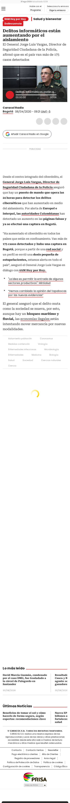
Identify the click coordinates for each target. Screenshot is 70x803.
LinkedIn (55, 121)
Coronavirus (46, 338)
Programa (35, 10)
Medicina (36, 354)
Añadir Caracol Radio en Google (30, 134)
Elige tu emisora (57, 10)
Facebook (39, 121)
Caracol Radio (17, 9)
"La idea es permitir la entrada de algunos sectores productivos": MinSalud (35, 281)
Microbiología (51, 349)
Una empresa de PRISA (35, 777)
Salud (11, 360)
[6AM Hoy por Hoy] (46, 270)
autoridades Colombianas (40, 213)
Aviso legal (49, 758)
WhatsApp (63, 121)
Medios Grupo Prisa (35, 785)
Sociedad (28, 360)
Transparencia (42, 766)
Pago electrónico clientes (25, 754)
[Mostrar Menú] (3, 8)
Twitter (47, 121)
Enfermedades (15, 354)
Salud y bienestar (47, 19)
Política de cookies (53, 762)
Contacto (17, 750)
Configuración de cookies (16, 766)
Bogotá (8, 111)
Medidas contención (19, 344)
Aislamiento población (20, 338)
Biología (53, 354)
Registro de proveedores (27, 758)
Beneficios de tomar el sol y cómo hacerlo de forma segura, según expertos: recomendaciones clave (24, 716)
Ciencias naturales (51, 360)
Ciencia (12, 365)
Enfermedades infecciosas (22, 349)
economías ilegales (35, 319)
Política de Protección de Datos (23, 762)
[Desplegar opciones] (61, 95)
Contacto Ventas (35, 750)
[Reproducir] (10, 95)
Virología (42, 344)
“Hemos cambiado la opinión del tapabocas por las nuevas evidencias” (37, 293)
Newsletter (53, 750)
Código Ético (60, 766)
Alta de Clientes (50, 754)
